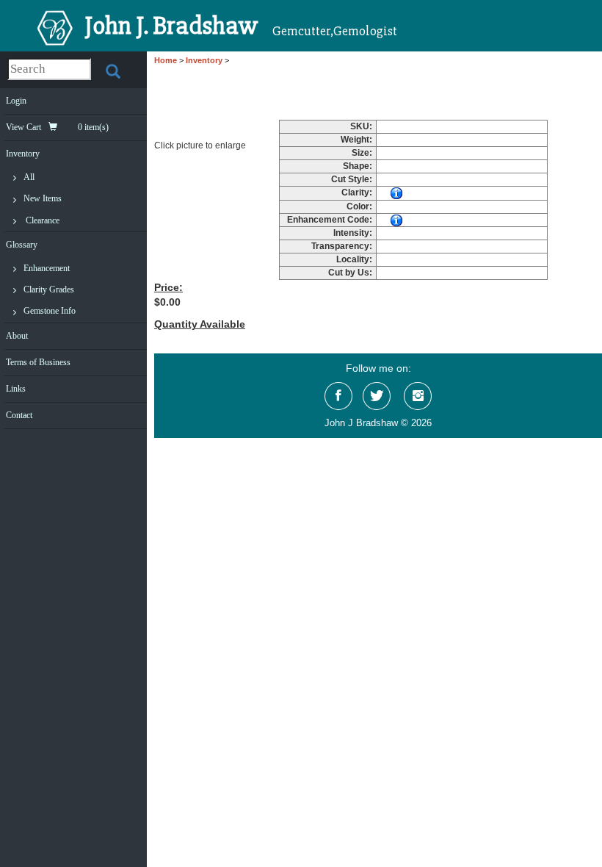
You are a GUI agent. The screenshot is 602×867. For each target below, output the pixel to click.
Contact (19, 415)
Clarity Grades (48, 289)
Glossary (21, 245)
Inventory (23, 153)
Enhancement (46, 268)
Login (16, 101)
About (17, 336)
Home (165, 60)
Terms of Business (38, 362)
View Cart (57, 127)
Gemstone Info (49, 311)
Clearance (42, 220)
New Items (42, 198)
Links (16, 389)
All (29, 177)
